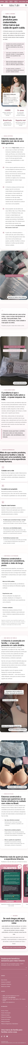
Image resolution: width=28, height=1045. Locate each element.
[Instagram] (4, 1036)
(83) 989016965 (11, 997)
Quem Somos (4, 979)
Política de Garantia (5, 1021)
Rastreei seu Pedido (5, 986)
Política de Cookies (5, 1015)
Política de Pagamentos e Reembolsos (9, 1023)
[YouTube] (7, 1036)
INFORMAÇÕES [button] (4, 1006)
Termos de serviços (5, 1019)
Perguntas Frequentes (6, 984)
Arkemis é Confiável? (6, 982)
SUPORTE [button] (3, 991)
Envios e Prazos (4, 1010)
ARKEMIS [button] (3, 975)
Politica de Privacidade (6, 1017)
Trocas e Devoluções (5, 1012)
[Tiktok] (1, 1036)
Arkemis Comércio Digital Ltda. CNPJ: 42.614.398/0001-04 (13, 1042)
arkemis (4, 1041)
